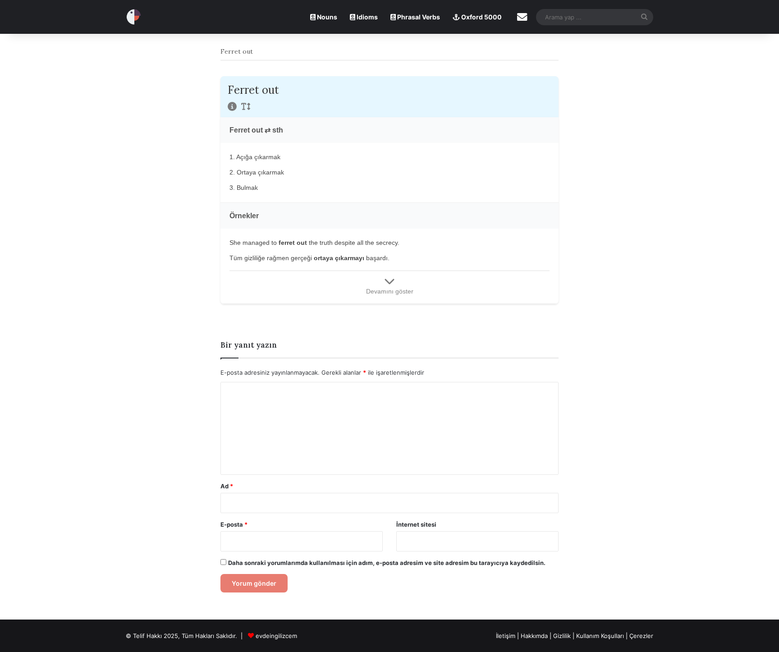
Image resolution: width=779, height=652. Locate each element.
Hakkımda (535, 635)
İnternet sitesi (416, 524)
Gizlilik (563, 635)
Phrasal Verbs (418, 17)
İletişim (505, 635)
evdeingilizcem (276, 635)
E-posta (233, 524)
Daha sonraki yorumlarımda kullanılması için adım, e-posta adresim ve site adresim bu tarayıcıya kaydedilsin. (386, 562)
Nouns (326, 17)
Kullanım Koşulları (600, 635)
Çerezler (641, 635)
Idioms (366, 17)
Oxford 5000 (481, 17)
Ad (226, 486)
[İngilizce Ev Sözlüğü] (134, 17)
